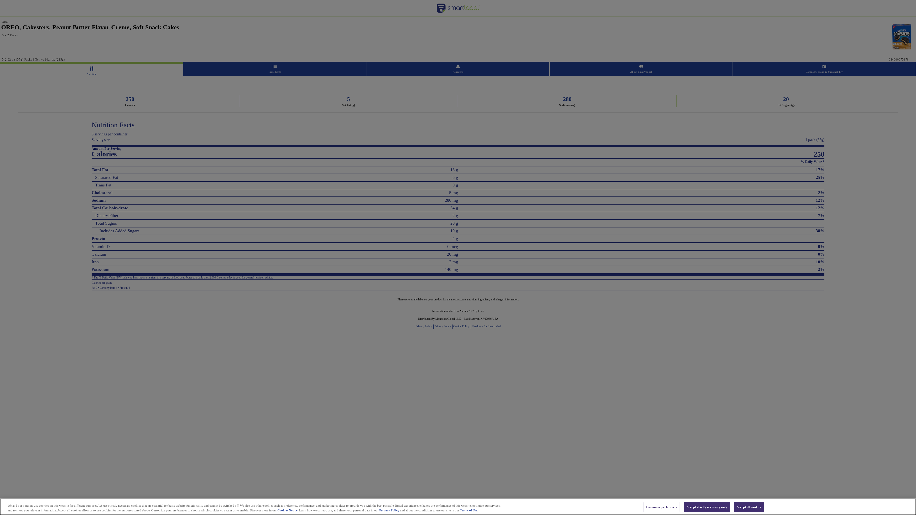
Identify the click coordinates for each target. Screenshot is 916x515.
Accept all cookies (749, 507)
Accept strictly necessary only (707, 507)
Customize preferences (661, 507)
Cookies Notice (287, 510)
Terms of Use (468, 510)
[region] (458, 507)
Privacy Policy (389, 510)
